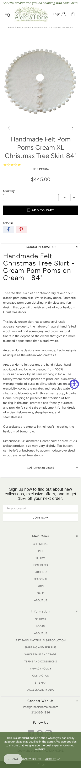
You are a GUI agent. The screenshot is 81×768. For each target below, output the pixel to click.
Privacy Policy (40, 668)
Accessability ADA (40, 689)
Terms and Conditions (40, 661)
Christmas (40, 543)
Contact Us (40, 675)
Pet (40, 551)
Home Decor (40, 565)
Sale (40, 593)
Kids (41, 586)
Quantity (9, 191)
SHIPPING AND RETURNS (40, 647)
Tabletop (40, 572)
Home (11, 27)
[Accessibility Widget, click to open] (74, 384)
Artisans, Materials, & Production (41, 640)
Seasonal (40, 579)
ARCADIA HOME (31, 14)
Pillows (40, 558)
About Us (40, 600)
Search (40, 619)
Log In (40, 626)
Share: (8, 222)
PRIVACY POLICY (30, 759)
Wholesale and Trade (40, 654)
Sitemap (40, 682)
